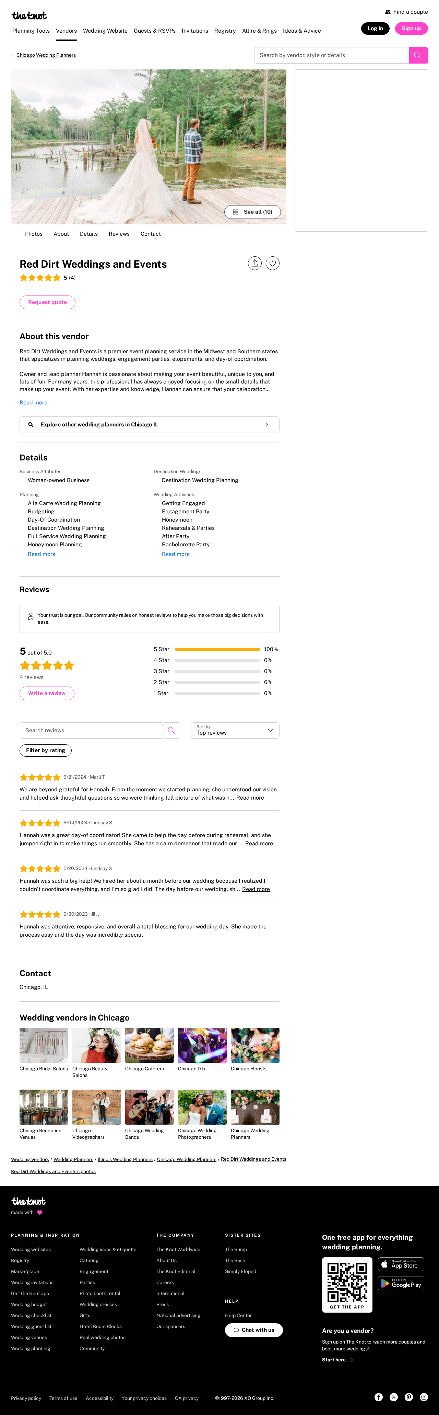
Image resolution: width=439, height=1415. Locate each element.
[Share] (255, 263)
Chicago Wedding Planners (46, 55)
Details (89, 234)
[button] (235, 730)
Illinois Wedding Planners (125, 1159)
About (61, 234)
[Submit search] (418, 55)
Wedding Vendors (30, 1159)
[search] (171, 730)
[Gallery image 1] (148, 146)
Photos (34, 234)
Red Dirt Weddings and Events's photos (53, 1171)
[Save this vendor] (273, 263)
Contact (151, 234)
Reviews (119, 234)
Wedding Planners (73, 1159)
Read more (33, 402)
